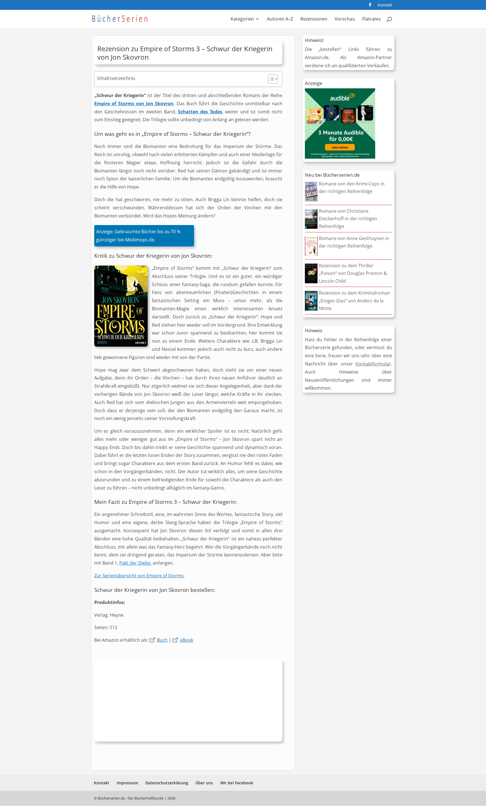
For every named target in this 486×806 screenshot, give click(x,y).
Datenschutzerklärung (166, 782)
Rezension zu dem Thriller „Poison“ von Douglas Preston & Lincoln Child (353, 273)
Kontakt (385, 5)
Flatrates (371, 19)
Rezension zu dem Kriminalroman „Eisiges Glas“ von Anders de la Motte (354, 300)
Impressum (127, 782)
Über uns (204, 782)
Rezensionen (313, 19)
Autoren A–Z (280, 19)
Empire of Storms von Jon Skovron (134, 103)
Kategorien (242, 19)
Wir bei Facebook (236, 782)
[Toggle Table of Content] (270, 79)
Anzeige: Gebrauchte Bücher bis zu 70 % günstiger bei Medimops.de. (138, 235)
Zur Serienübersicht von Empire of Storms (139, 575)
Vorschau (345, 19)
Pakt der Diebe (134, 563)
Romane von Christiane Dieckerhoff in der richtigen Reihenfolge (348, 218)
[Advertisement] (188, 702)
